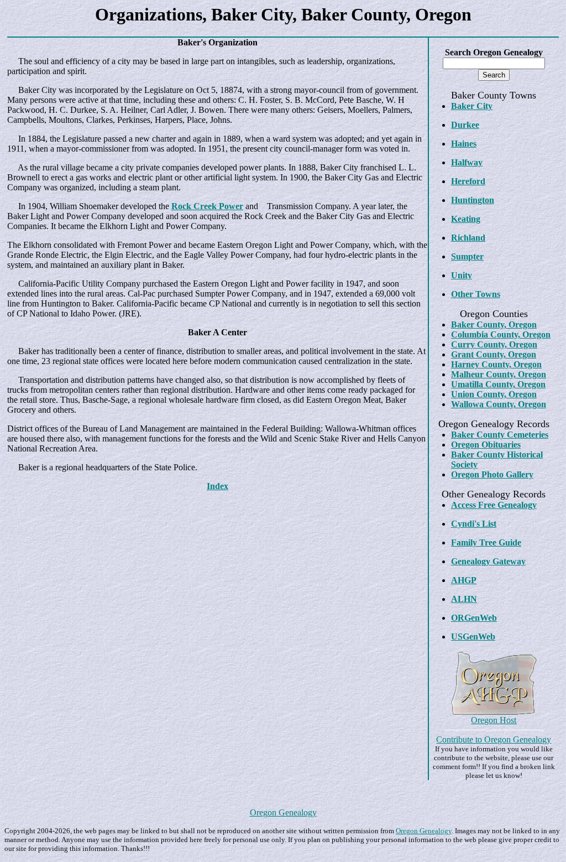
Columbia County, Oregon (501, 334)
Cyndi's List (473, 523)
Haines (463, 143)
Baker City (471, 106)
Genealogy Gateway (488, 561)
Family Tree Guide (486, 542)
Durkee (465, 124)
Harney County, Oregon (496, 364)
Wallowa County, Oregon (498, 404)
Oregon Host (493, 720)
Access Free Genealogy (494, 505)
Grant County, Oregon (493, 354)
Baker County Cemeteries (499, 434)
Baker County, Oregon (494, 324)
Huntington (472, 200)
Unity (461, 275)
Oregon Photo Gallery (492, 474)
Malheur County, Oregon (498, 374)
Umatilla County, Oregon (498, 384)
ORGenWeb (474, 617)
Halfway (467, 162)
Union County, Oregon (494, 394)
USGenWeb (473, 636)
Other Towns (475, 294)
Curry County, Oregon (494, 344)
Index (217, 486)
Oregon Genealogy (283, 812)
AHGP (463, 580)
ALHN (464, 599)
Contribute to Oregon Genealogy (493, 739)
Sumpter (467, 256)
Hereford (468, 181)
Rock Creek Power (207, 206)
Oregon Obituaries (486, 444)
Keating (465, 219)
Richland (468, 237)
